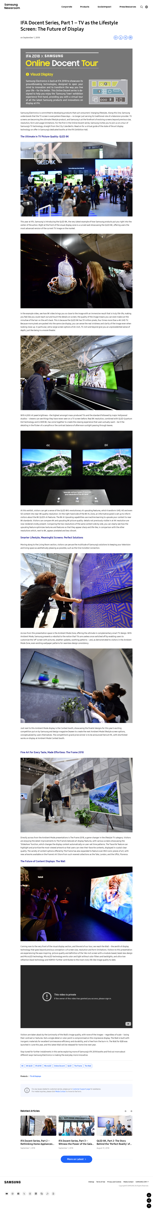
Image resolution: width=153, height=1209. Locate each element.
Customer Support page (81, 1089)
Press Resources (128, 7)
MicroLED (47, 1066)
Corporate (66, 7)
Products (84, 7)
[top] (149, 1206)
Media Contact (60, 1091)
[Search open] (142, 7)
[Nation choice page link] (146, 7)
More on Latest (75, 1159)
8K (22, 1066)
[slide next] (131, 1111)
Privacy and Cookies (114, 1182)
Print (130, 38)
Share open (126, 38)
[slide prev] (125, 1111)
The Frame (78, 1066)
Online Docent (59, 1066)
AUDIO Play (116, 38)
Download (121, 38)
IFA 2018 (38, 1066)
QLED (69, 1066)
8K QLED (29, 1066)
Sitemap (91, 1182)
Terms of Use (100, 1182)
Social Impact (104, 7)
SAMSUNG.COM (141, 1182)
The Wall (88, 1066)
